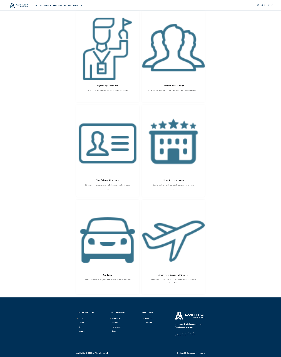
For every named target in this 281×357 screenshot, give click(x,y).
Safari (114, 331)
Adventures (116, 318)
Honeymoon (116, 327)
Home (35, 5)
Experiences (57, 5)
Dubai (81, 318)
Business (115, 323)
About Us (67, 5)
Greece (81, 327)
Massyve (201, 353)
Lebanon (82, 331)
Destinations (44, 5)
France (81, 323)
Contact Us (77, 5)
